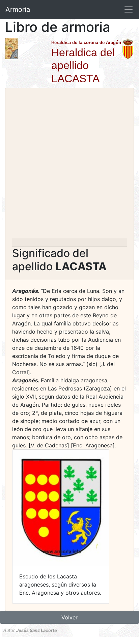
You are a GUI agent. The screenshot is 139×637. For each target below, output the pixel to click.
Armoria (17, 9)
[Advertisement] (69, 165)
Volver (69, 617)
